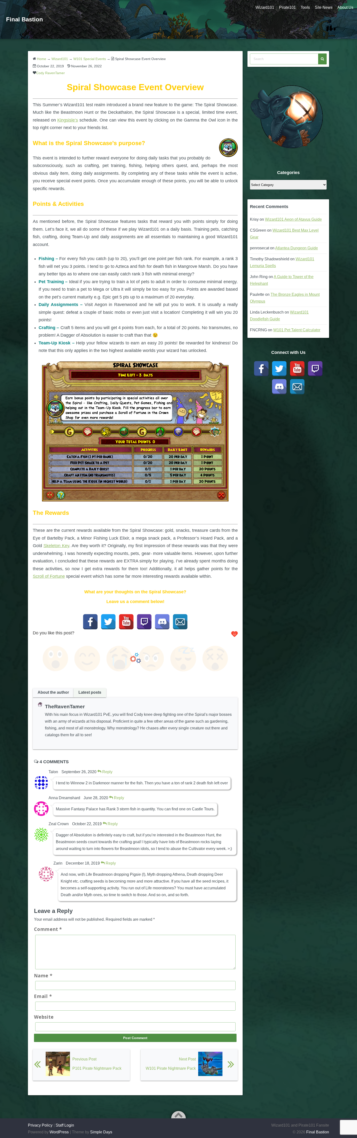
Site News (323, 7)
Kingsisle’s (67, 120)
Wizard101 (264, 7)
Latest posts (89, 692)
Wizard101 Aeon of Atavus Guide (293, 219)
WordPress (59, 1132)
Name (43, 975)
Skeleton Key (56, 545)
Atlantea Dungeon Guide (296, 248)
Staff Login (65, 1125)
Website (43, 1017)
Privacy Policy (40, 1125)
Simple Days (101, 1132)
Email (43, 996)
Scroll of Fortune (49, 576)
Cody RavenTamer (50, 73)
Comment (48, 929)
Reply (106, 772)
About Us (345, 7)
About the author (53, 692)
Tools (305, 7)
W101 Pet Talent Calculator (296, 330)
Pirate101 (287, 7)
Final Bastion (24, 19)
